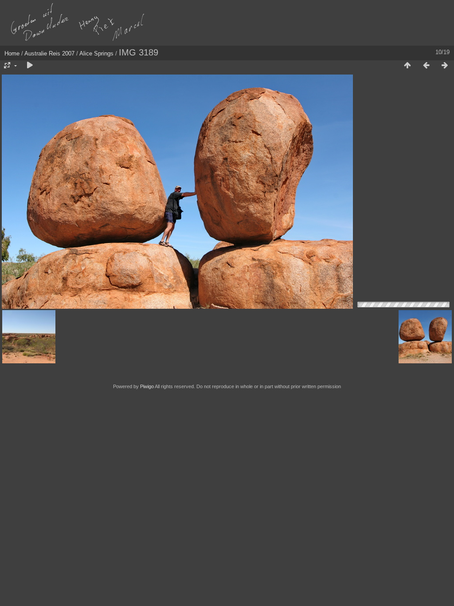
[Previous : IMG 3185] (426, 65)
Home (12, 53)
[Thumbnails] (407, 65)
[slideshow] (29, 65)
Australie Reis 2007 (49, 53)
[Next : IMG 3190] (444, 65)
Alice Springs (96, 53)
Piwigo (147, 386)
